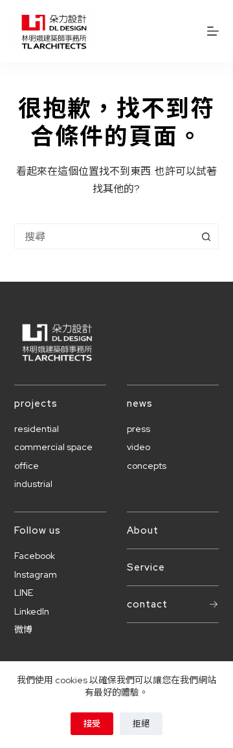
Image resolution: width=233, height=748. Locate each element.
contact (147, 604)
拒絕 (141, 723)
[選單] (213, 31)
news (140, 403)
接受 (91, 723)
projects (36, 403)
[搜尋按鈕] (206, 236)
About (143, 530)
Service (146, 567)
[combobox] (104, 236)
